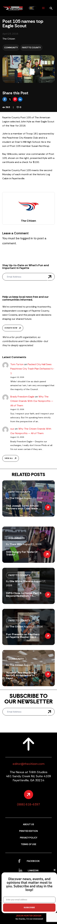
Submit (50, 276)
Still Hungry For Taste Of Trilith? (22, 553)
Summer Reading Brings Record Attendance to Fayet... (21, 675)
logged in (26, 238)
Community (11, 47)
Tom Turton (17, 364)
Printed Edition (28, 831)
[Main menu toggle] (43, 8)
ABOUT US (28, 824)
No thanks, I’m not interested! (29, 919)
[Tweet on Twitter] (10, 99)
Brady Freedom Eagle (22, 396)
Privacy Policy (28, 837)
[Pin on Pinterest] (15, 99)
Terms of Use (28, 844)
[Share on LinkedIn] (20, 99)
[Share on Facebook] (5, 99)
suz (12, 428)
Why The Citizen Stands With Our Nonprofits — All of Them (31, 401)
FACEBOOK (33, 861)
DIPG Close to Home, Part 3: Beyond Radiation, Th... (24, 594)
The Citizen (8, 38)
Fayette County (31, 47)
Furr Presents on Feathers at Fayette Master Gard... (23, 635)
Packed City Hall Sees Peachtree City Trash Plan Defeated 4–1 (32, 369)
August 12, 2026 (33, 626)
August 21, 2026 (33, 498)
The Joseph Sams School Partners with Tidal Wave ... (23, 507)
